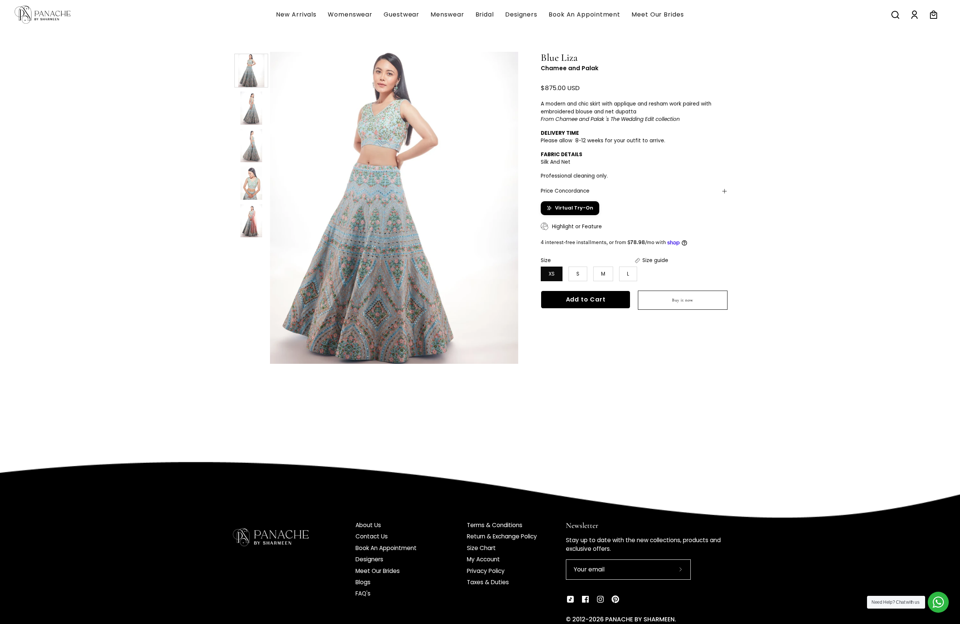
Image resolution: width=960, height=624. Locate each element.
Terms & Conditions (494, 525)
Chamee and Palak (569, 68)
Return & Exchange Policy (502, 536)
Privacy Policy (486, 571)
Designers (369, 559)
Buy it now (682, 300)
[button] (447, 14)
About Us (368, 525)
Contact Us (372, 536)
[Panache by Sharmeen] (50, 15)
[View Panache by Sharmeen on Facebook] (585, 599)
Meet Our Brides (378, 571)
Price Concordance (565, 190)
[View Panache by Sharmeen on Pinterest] (615, 599)
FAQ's (363, 593)
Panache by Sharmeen (640, 619)
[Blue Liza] (251, 70)
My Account (483, 559)
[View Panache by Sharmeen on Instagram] (600, 599)
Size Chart (481, 548)
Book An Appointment (386, 548)
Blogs (363, 582)
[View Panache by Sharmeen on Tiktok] (570, 599)
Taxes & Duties (488, 582)
